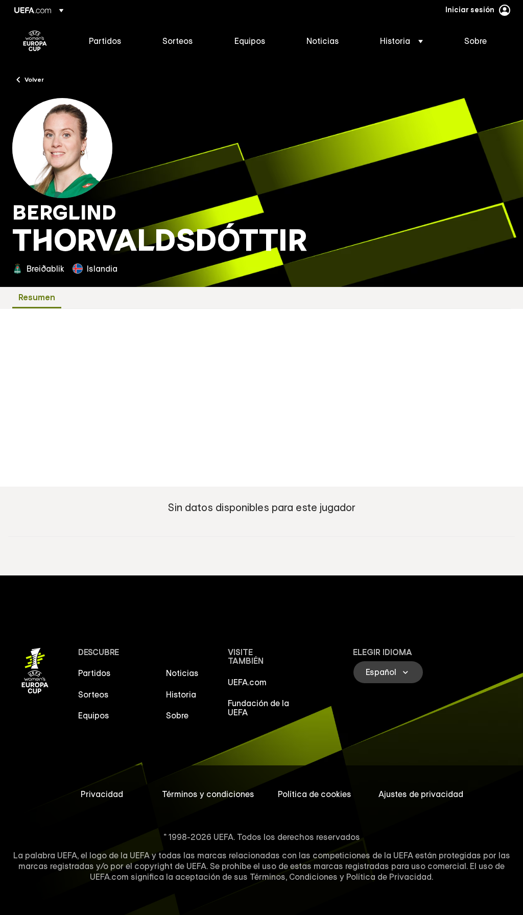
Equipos (93, 715)
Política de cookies (314, 794)
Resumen (36, 297)
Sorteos (93, 694)
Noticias (182, 673)
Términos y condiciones (208, 794)
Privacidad (102, 794)
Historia (181, 694)
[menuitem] (113, 41)
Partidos (94, 673)
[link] (105, 41)
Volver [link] (34, 79)
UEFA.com (247, 682)
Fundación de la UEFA (258, 708)
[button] (401, 41)
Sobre (177, 715)
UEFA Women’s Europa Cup (35, 41)
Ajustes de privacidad (420, 794)
